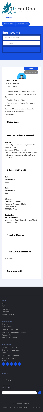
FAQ (3, 306)
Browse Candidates (9, 347)
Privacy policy (9, 407)
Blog (3, 303)
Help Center (6, 309)
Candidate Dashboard (10, 329)
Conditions (35, 407)
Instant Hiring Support (10, 356)
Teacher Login (8, 23)
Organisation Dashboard (11, 350)
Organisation (6, 324)
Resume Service (8, 335)
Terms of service (22, 407)
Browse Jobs (6, 327)
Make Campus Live (9, 358)
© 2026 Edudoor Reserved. (21, 403)
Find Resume (11, 32)
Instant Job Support (9, 338)
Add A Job (5, 353)
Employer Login (23, 23)
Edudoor (10, 380)
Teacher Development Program (14, 332)
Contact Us (6, 312)
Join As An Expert (8, 314)
